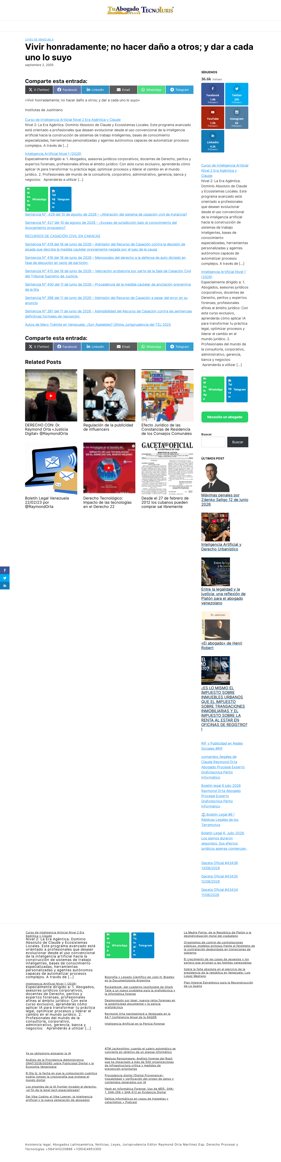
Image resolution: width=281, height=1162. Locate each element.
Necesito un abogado (224, 417)
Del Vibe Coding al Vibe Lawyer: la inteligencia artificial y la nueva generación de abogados (59, 1098)
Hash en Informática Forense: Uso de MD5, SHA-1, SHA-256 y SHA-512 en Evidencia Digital (139, 1090)
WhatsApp (39, 199)
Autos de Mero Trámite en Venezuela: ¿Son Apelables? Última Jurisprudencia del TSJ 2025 (98, 325)
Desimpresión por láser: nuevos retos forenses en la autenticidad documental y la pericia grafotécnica (140, 1004)
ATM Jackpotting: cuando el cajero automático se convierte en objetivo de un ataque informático (140, 1050)
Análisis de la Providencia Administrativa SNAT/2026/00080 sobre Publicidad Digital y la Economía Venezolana (60, 1063)
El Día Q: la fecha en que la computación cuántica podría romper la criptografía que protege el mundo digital (61, 1077)
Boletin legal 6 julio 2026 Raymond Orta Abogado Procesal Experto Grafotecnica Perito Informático (221, 796)
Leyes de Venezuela (39, 39)
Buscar (206, 434)
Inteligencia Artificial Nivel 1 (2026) (53, 154)
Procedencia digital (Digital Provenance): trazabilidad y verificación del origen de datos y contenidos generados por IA (139, 1079)
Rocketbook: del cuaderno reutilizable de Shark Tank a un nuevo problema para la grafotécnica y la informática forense (140, 990)
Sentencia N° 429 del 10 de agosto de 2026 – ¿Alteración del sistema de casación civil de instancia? (106, 214)
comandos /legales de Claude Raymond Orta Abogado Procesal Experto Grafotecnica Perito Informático (223, 767)
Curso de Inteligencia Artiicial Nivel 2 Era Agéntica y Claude (73, 120)
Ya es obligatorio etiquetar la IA (48, 1053)
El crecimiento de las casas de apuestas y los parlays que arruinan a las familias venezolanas (218, 960)
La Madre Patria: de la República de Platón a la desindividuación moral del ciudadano (217, 934)
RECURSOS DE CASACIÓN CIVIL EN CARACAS (62, 236)
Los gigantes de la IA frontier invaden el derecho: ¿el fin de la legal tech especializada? (61, 1088)
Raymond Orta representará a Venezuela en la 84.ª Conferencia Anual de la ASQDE (138, 1015)
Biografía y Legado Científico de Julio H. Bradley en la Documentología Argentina (140, 978)
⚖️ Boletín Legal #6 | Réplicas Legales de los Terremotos (219, 819)
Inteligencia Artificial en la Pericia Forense (135, 1023)
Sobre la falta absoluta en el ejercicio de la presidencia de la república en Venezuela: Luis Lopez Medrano (217, 972)
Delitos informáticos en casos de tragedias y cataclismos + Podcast (136, 1100)
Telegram (63, 199)
